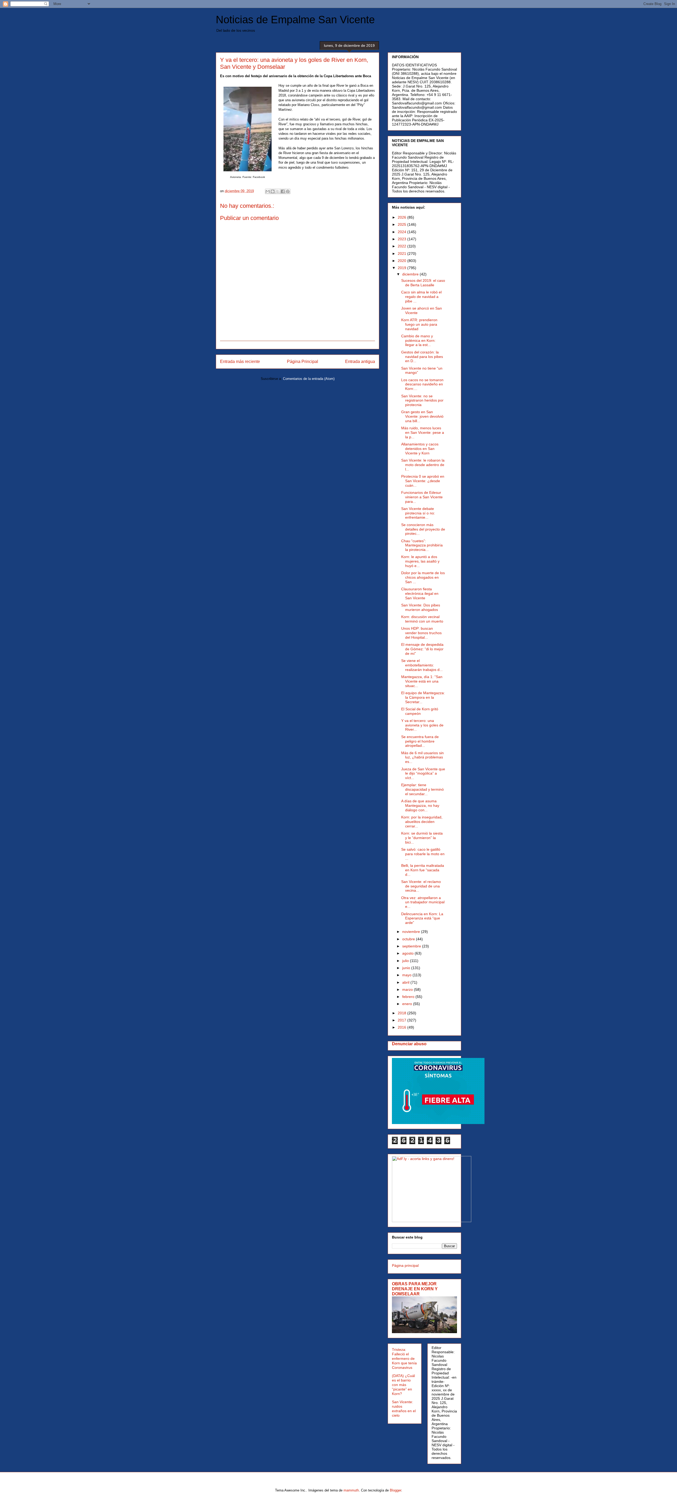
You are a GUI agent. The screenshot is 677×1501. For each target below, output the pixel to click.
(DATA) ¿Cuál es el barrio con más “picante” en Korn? (403, 1385)
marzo (408, 989)
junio (406, 968)
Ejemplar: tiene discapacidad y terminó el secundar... (422, 789)
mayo (407, 975)
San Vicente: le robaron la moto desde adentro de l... (423, 464)
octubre (409, 939)
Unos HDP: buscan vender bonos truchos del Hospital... (421, 632)
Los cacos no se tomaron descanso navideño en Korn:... (422, 384)
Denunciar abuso (409, 1043)
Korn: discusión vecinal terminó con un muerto (422, 619)
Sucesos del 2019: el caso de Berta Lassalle (423, 282)
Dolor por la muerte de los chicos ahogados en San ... (423, 577)
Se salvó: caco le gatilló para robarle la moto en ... (423, 853)
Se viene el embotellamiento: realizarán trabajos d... (422, 665)
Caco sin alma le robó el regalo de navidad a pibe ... (421, 296)
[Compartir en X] (277, 191)
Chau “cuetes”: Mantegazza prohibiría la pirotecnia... (422, 545)
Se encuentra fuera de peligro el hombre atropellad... (420, 741)
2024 (402, 232)
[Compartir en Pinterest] (287, 191)
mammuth (351, 1490)
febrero (408, 996)
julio (406, 961)
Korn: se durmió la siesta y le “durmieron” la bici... (422, 837)
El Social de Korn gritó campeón (419, 711)
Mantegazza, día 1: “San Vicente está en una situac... (421, 681)
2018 (402, 1013)
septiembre (412, 946)
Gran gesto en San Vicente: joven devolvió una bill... (422, 416)
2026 (402, 217)
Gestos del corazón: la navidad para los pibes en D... (422, 356)
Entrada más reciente (240, 361)
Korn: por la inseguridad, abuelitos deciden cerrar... (421, 821)
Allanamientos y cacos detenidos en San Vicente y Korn (419, 448)
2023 (402, 239)
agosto (408, 953)
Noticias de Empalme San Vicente (295, 19)
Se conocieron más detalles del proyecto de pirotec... (423, 529)
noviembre (411, 931)
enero (407, 1004)
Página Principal (302, 361)
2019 (402, 268)
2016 (402, 1027)
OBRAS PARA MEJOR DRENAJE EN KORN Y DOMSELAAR (415, 1288)
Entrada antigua (360, 361)
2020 (402, 261)
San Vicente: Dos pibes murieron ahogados (420, 607)
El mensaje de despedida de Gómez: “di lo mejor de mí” (422, 649)
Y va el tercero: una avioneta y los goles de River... (422, 725)
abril (406, 982)
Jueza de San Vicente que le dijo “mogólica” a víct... (423, 773)
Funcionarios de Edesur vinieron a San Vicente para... (422, 497)
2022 (402, 246)
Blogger (395, 1490)
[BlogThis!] (272, 191)
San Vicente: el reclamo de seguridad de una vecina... (421, 886)
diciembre (411, 274)
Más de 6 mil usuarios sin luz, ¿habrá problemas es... (422, 757)
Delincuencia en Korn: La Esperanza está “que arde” (422, 918)
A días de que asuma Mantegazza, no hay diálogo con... (420, 805)
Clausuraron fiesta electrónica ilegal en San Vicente (419, 593)
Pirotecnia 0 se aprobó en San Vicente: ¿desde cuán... (422, 480)
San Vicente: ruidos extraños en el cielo (404, 1408)
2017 (402, 1020)
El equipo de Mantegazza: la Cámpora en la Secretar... (423, 697)
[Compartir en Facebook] (282, 191)
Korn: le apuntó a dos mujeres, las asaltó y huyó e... (420, 561)
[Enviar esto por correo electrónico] (267, 191)
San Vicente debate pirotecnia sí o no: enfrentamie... (418, 513)
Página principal (405, 1265)
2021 (402, 253)
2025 (402, 224)
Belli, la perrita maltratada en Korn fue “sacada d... (422, 870)
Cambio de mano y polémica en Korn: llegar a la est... (418, 340)
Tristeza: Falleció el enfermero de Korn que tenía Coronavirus (404, 1358)
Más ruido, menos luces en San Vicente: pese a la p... (422, 432)
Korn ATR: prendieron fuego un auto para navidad (419, 324)
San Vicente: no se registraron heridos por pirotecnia (422, 400)
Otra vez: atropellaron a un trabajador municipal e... (423, 902)
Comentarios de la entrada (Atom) (309, 379)
